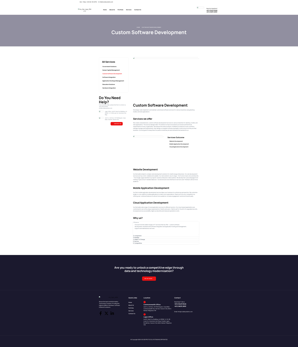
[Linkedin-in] (112, 313)
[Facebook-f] (101, 313)
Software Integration (109, 77)
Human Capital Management (111, 70)
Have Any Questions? (211, 8)
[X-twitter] (106, 313)
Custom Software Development (112, 74)
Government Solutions (109, 66)
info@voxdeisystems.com (185, 311)
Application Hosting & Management (113, 81)
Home (138, 27)
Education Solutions (108, 84)
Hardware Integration (109, 88)
